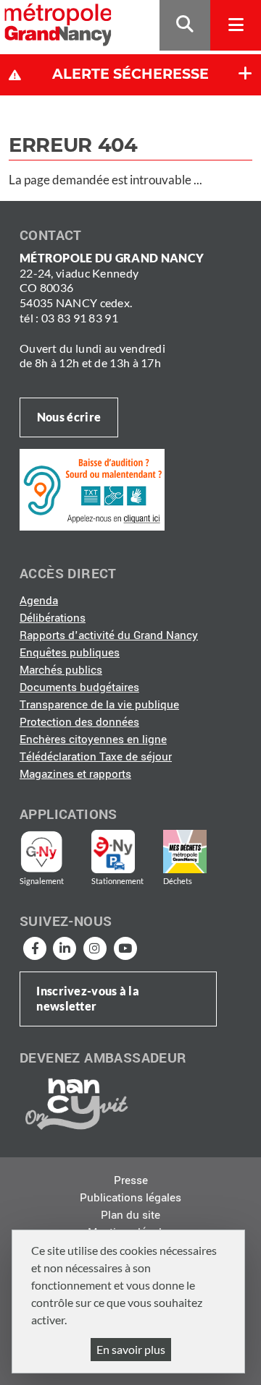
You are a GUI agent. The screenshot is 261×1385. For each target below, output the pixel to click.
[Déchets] (185, 851)
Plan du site (130, 1215)
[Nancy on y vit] (74, 1103)
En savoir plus (130, 1349)
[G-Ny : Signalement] (47, 851)
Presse (131, 1180)
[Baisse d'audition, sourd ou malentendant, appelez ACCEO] (92, 489)
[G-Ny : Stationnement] (123, 851)
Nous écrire (69, 417)
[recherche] (185, 25)
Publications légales (130, 1198)
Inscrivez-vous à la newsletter (87, 998)
